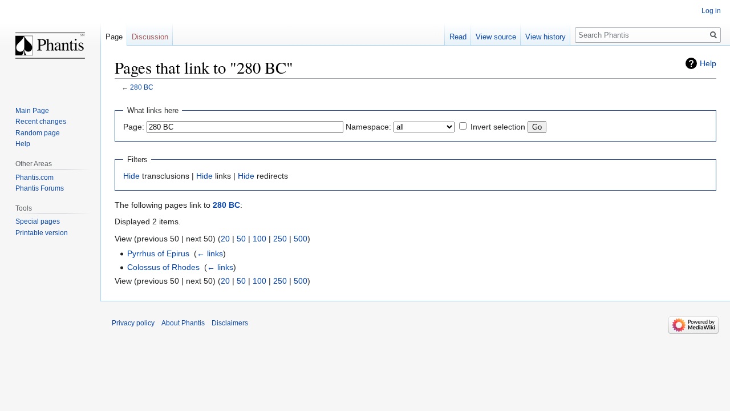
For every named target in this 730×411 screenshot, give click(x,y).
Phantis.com (34, 178)
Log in (711, 11)
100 (259, 238)
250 (280, 238)
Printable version (41, 233)
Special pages (37, 221)
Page (114, 37)
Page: (133, 126)
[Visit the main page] (50, 45)
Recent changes (40, 122)
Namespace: (368, 126)
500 (300, 238)
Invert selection (498, 126)
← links (210, 253)
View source (496, 37)
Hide (131, 175)
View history (545, 37)
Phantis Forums (39, 188)
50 (241, 238)
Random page (37, 133)
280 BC (141, 87)
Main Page (32, 111)
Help (708, 63)
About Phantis (183, 323)
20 (225, 238)
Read (458, 37)
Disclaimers (230, 323)
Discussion (150, 37)
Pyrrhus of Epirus (158, 253)
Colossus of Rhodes (163, 267)
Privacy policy (133, 323)
